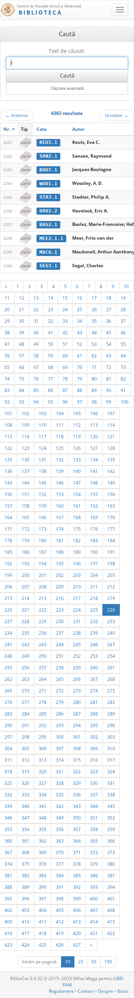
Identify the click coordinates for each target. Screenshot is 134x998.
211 (94, 587)
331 (111, 783)
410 (25, 922)
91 (123, 390)
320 (43, 771)
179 (25, 540)
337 (94, 795)
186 (25, 552)
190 (94, 552)
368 (25, 852)
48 (21, 344)
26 (94, 309)
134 (94, 459)
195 (60, 563)
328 (60, 783)
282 (111, 702)
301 (77, 737)
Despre (105, 991)
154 (77, 494)
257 (43, 667)
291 (25, 725)
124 (43, 448)
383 (43, 875)
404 (43, 910)
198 (111, 563)
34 (79, 321)
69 (65, 367)
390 (43, 887)
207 (25, 587)
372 (94, 852)
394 (111, 887)
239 (94, 633)
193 (25, 563)
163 (111, 506)
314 (60, 760)
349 (60, 818)
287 (77, 714)
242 (25, 644)
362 (43, 841)
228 (25, 621)
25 (79, 309)
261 (111, 667)
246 (94, 644)
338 (111, 795)
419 (60, 933)
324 (111, 771)
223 (60, 610)
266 (77, 679)
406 (77, 910)
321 (60, 771)
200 (25, 575)
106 (94, 413)
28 (123, 309)
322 (77, 771)
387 (111, 875)
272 (60, 691)
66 (21, 367)
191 (111, 552)
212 (111, 587)
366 (111, 841)
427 (77, 945)
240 (111, 633)
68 (50, 367)
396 (25, 898)
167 (60, 517)
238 (77, 633)
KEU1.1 (48, 142)
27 (108, 309)
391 (60, 887)
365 (94, 841)
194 (43, 563)
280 (77, 702)
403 (25, 910)
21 (21, 309)
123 (25, 448)
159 (43, 506)
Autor (78, 129)
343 (77, 806)
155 (94, 494)
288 (94, 714)
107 (111, 413)
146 (60, 483)
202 (60, 575)
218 (94, 598)
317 (111, 760)
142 (111, 471)
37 (123, 321)
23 (50, 309)
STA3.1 (48, 197)
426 (60, 945)
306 (43, 748)
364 (77, 841)
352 (111, 818)
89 (94, 390)
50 (50, 344)
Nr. (7, 129)
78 (65, 379)
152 (43, 494)
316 (94, 760)
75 (21, 379)
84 (21, 390)
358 (94, 829)
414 (94, 922)
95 (50, 402)
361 (25, 841)
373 (111, 852)
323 (94, 771)
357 (77, 829)
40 (36, 332)
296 (111, 725)
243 (43, 644)
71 (94, 367)
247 (111, 644)
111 (60, 425)
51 (65, 344)
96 (65, 402)
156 (111, 494)
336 (77, 795)
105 (77, 413)
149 (111, 483)
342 (60, 806)
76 (36, 379)
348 (43, 818)
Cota (41, 129)
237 (60, 633)
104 (60, 413)
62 (94, 356)
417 (25, 933)
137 (25, 471)
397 (43, 898)
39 (21, 332)
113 (94, 425)
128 (111, 448)
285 (43, 714)
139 (60, 471)
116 (25, 436)
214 (25, 598)
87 (65, 390)
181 (60, 540)
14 (50, 298)
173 (43, 529)
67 (36, 367)
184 (111, 540)
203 (77, 575)
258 (60, 667)
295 (94, 725)
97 (79, 402)
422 (111, 933)
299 (43, 737)
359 (111, 829)
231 (77, 621)
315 (77, 760)
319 (25, 771)
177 (111, 529)
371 (77, 852)
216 (60, 598)
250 (43, 656)
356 (60, 829)
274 (94, 691)
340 (25, 806)
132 (60, 459)
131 (43, 459)
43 (79, 332)
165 (25, 517)
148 (94, 483)
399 (77, 898)
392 (77, 887)
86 (50, 390)
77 (50, 379)
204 (94, 575)
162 (94, 506)
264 (43, 679)
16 (79, 298)
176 (94, 529)
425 (43, 945)
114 (111, 425)
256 (25, 667)
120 (94, 436)
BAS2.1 (48, 224)
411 (43, 922)
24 (65, 309)
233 (111, 621)
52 (79, 344)
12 (21, 298)
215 (43, 598)
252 (77, 656)
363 (60, 841)
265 (60, 679)
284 (25, 714)
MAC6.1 (48, 252)
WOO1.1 (48, 183)
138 (43, 471)
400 (94, 898)
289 (111, 714)
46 (123, 332)
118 (60, 436)
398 (60, 898)
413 (77, 922)
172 (25, 529)
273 (77, 691)
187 (43, 552)
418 (43, 933)
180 (43, 540)
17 (94, 298)
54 (108, 344)
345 (111, 806)
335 (60, 795)
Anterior (17, 115)
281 (94, 702)
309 (94, 748)
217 (77, 598)
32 (50, 321)
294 (77, 725)
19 (123, 298)
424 (25, 945)
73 (123, 367)
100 (124, 402)
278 (43, 702)
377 (60, 864)
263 (25, 679)
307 (60, 748)
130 (25, 459)
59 (50, 356)
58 (36, 356)
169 (94, 517)
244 (60, 644)
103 (43, 413)
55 (123, 344)
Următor (116, 115)
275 (111, 691)
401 (111, 898)
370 (60, 852)
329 (77, 783)
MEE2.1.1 (51, 238)
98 (94, 402)
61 (79, 356)
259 (77, 667)
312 (25, 760)
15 (65, 298)
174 (60, 529)
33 (65, 321)
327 (43, 783)
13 (36, 298)
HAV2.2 (48, 211)
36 (108, 321)
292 (43, 725)
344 (94, 806)
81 (108, 379)
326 (25, 783)
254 (111, 656)
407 (94, 910)
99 (108, 402)
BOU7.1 (48, 170)
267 (94, 679)
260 (94, 667)
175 (77, 529)
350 (77, 818)
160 (60, 506)
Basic (122, 991)
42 (65, 332)
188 (60, 552)
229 (43, 621)
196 (77, 563)
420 (77, 933)
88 (79, 390)
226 (111, 610)
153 (60, 494)
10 (126, 286)
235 (25, 633)
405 (60, 910)
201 (43, 575)
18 (108, 298)
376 (43, 864)
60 (65, 356)
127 (94, 448)
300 (60, 737)
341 (43, 806)
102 (25, 413)
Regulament (61, 991)
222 (43, 610)
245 (77, 644)
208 (43, 587)
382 (25, 875)
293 (60, 725)
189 (77, 552)
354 (25, 829)
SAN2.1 (48, 156)
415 (111, 922)
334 (43, 795)
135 (111, 459)
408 (111, 910)
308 (77, 748)
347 (25, 818)
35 (94, 321)
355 (43, 829)
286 (60, 714)
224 (77, 610)
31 (36, 321)
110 (43, 425)
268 (111, 679)
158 (25, 506)
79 (79, 379)
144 (25, 483)
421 (94, 933)
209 (60, 587)
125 (60, 448)
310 (111, 748)
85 (36, 390)
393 (94, 887)
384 (60, 875)
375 (25, 864)
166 (43, 517)
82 (123, 379)
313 (43, 760)
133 (77, 459)
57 (21, 356)
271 (43, 691)
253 (94, 656)
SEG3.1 (48, 265)
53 (94, 344)
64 (123, 356)
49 (36, 344)
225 (94, 610)
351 (94, 818)
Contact (86, 991)
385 (77, 875)
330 (94, 783)
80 (94, 379)
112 (77, 425)
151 (25, 494)
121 (111, 436)
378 (77, 864)
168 (77, 517)
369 (43, 852)
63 (108, 356)
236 (43, 633)
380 (111, 864)
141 (94, 471)
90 (108, 390)
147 (77, 483)
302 (94, 737)
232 (94, 621)
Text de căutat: (67, 50)
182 (77, 540)
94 (36, 402)
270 (25, 691)
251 (60, 656)
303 (111, 737)
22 (36, 309)
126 (77, 448)
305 (25, 748)
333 (25, 795)
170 (111, 517)
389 (25, 887)
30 (21, 321)
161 (77, 506)
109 (25, 425)
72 (108, 367)
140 (77, 471)
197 (94, 563)
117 (43, 436)
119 (77, 436)
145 (43, 483)
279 (60, 702)
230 (60, 621)
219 (111, 598)
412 (60, 922)
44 (94, 332)
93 (21, 402)
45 (108, 332)
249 (25, 656)
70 (79, 367)
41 (50, 332)
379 (94, 864)
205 (111, 575)
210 (77, 587)
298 (25, 737)
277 (25, 702)
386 (94, 875)
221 (25, 610)
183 (94, 540)
